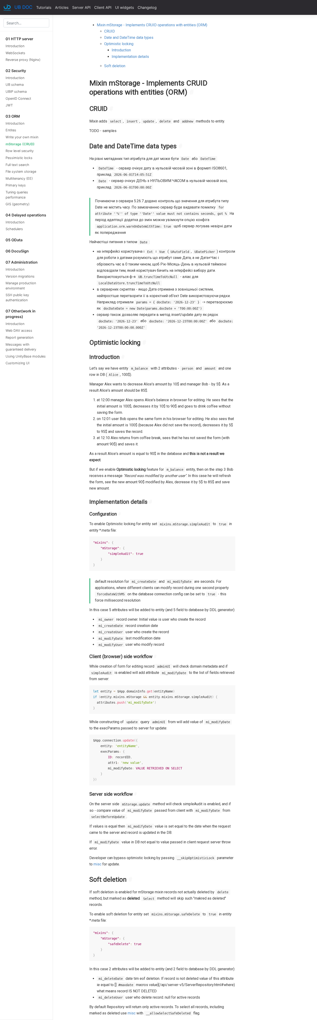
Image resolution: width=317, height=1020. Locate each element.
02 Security (16, 70)
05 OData (14, 240)
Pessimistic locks (19, 158)
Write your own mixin (22, 137)
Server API (81, 7)
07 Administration (22, 262)
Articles (61, 7)
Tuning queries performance (17, 194)
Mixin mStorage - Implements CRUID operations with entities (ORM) (152, 25)
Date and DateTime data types (128, 37)
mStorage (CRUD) (20, 144)
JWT (9, 105)
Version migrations (20, 276)
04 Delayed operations (26, 215)
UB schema (15, 84)
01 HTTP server (19, 38)
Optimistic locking (118, 44)
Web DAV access (19, 330)
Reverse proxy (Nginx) (23, 60)
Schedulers (14, 229)
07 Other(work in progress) (21, 314)
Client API (102, 7)
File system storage (21, 171)
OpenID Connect (18, 98)
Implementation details (130, 56)
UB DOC (23, 7)
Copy (229, 541)
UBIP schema (16, 91)
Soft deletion (114, 66)
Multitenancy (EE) (19, 178)
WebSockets (15, 53)
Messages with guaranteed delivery (21, 346)
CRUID (109, 31)
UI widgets (124, 7)
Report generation (19, 337)
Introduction (15, 46)
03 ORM (13, 116)
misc (97, 864)
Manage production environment (21, 285)
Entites (11, 130)
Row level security (20, 151)
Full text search (17, 165)
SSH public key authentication (17, 297)
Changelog (147, 7)
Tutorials (43, 7)
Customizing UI (17, 363)
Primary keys (16, 185)
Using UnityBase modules (26, 356)
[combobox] (26, 23)
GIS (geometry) (17, 204)
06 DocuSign (17, 251)
